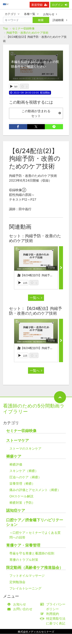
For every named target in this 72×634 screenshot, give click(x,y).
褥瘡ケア (13, 456)
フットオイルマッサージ (27, 576)
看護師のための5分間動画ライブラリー (34, 408)
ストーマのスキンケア (25, 448)
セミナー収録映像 (23, 28)
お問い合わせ (22, 609)
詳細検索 (59, 20)
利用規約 (52, 614)
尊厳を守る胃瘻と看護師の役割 (31, 553)
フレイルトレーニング (25, 588)
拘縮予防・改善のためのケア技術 (27, 32)
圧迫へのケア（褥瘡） (25, 477)
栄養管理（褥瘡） (22, 483)
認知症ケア (15, 510)
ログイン (57, 4)
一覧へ (34, 298)
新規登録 (37, 4)
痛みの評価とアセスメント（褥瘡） (35, 490)
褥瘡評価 (15, 464)
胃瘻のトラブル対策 (23, 560)
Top (5, 28)
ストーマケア (17, 440)
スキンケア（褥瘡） (23, 471)
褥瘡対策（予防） (22, 503)
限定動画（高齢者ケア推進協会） (34, 567)
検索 (41, 20)
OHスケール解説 (21, 496)
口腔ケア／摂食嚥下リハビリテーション (34, 522)
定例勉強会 (17, 582)
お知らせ (48, 14)
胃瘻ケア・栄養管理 (23, 545)
